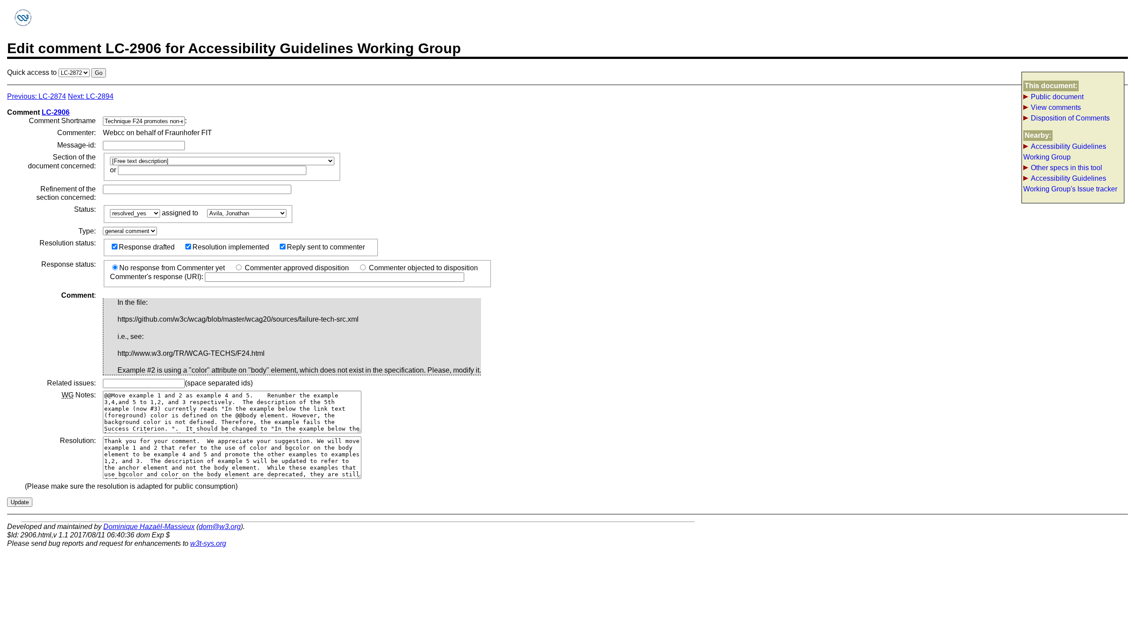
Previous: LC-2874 (36, 96)
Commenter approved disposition (296, 268)
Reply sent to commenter (326, 247)
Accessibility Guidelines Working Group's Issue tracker (1070, 184)
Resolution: (78, 440)
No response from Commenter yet (172, 268)
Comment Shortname (62, 120)
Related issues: (71, 383)
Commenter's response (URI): (157, 276)
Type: (87, 231)
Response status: (68, 264)
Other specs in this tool (1066, 167)
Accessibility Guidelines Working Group (1064, 152)
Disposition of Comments (1070, 118)
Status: (85, 209)
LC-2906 (56, 112)
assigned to (181, 213)
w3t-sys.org (208, 543)
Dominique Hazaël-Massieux (149, 526)
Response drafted (147, 247)
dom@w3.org (220, 526)
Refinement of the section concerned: (66, 193)
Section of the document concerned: (62, 161)
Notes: (79, 395)
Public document (1057, 97)
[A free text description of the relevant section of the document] (215, 170)
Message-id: (76, 145)
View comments (1056, 107)
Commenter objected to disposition (422, 268)
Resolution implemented (230, 247)
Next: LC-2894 (91, 96)
